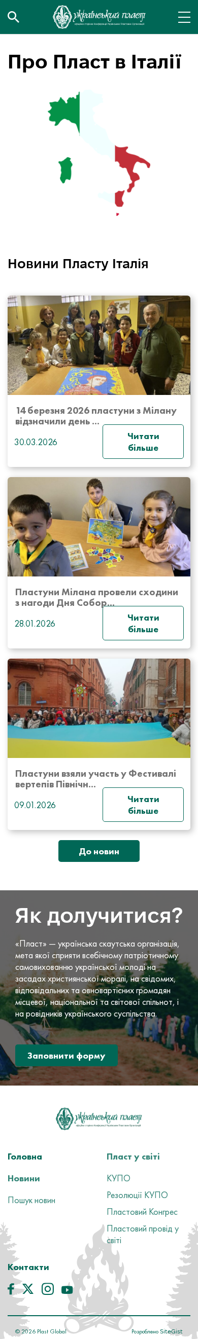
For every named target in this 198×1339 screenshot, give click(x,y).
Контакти (28, 1267)
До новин (99, 851)
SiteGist (170, 1331)
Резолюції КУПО (137, 1195)
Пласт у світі (133, 1156)
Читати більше (143, 441)
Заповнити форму (66, 1055)
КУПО (118, 1178)
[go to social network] (11, 1291)
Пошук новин (31, 1200)
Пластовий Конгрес (142, 1211)
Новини (24, 1178)
